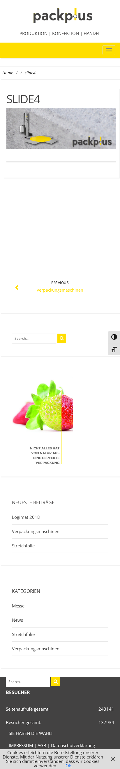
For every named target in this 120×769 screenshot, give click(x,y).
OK (69, 765)
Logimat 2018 (26, 517)
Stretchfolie (23, 546)
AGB (42, 745)
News (17, 620)
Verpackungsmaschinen (35, 531)
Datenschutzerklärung (73, 745)
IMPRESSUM (21, 745)
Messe (18, 606)
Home (7, 73)
